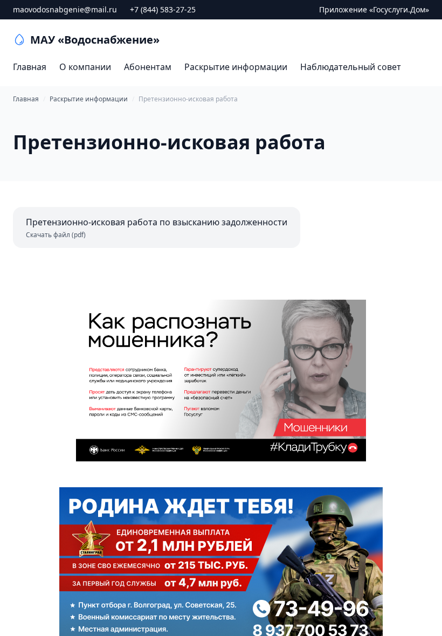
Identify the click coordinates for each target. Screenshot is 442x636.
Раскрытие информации (235, 67)
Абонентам (147, 67)
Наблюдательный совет (350, 67)
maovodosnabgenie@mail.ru (65, 9)
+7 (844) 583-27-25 (163, 9)
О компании (85, 67)
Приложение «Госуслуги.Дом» (374, 9)
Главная (29, 67)
